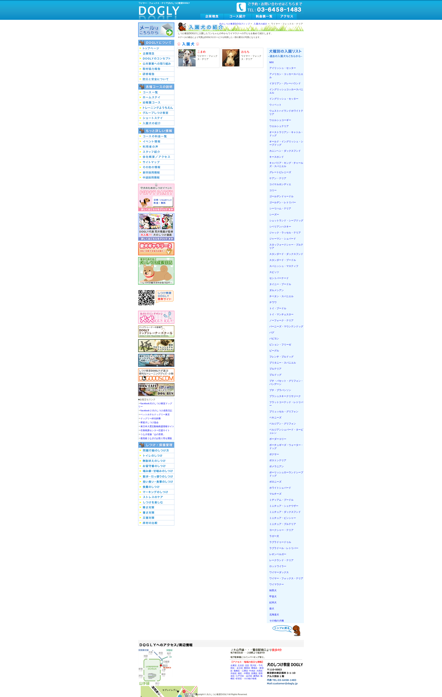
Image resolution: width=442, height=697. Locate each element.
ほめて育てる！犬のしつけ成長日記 (156, 271)
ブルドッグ (275, 374)
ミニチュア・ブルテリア (282, 524)
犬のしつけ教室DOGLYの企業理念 (212, 17)
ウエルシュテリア (279, 126)
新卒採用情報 (156, 172)
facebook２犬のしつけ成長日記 (156, 410)
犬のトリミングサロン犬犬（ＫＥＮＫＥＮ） (156, 317)
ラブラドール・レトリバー (283, 548)
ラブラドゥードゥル (280, 542)
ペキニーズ (275, 417)
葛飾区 (237, 671)
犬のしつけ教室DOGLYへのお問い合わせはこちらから (156, 29)
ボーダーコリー (277, 439)
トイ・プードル (277, 308)
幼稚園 (156, 102)
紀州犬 (273, 602)
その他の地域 (250, 678)
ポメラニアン (276, 466)
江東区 (245, 671)
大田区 (259, 671)
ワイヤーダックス (279, 572)
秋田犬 (273, 590)
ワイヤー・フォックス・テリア (286, 578)
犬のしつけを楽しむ (156, 502)
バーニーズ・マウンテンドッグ (286, 326)
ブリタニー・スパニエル (282, 362)
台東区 (233, 665)
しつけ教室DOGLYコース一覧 (156, 92)
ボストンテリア (277, 460)
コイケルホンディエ (280, 184)
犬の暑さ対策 (156, 512)
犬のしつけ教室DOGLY (159, 10)
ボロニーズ (275, 481)
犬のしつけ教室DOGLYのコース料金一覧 (156, 136)
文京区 (241, 665)
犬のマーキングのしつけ (156, 491)
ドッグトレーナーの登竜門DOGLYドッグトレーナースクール (156, 331)
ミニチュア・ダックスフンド (285, 512)
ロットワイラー (277, 566)
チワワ (273, 302)
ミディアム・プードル (281, 499)
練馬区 (256, 676)
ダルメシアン (276, 290)
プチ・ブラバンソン (280, 390)
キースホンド (276, 156)
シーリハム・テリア (280, 208)
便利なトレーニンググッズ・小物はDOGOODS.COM (156, 375)
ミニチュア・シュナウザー (283, 505)
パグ (271, 332)
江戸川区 (240, 676)
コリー (273, 190)
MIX (271, 62)
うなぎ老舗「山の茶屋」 (153, 434)
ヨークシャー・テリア (281, 530)
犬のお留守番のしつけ (156, 466)
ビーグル (274, 350)
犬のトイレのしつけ (156, 455)
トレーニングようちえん (156, 107)
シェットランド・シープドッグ (286, 220)
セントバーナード (279, 278)
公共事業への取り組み (156, 63)
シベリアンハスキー (280, 226)
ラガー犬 (274, 536)
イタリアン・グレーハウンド (285, 83)
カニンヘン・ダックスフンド (285, 150)
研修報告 (156, 74)
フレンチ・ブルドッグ (281, 356)
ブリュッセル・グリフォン (283, 411)
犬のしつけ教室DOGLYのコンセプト (156, 58)
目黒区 (254, 673)
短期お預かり (156, 118)
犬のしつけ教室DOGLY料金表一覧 (264, 17)
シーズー (274, 214)
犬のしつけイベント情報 (156, 141)
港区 (240, 673)
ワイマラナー (276, 584)
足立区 (240, 668)
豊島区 (254, 668)
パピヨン (274, 338)
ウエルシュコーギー (280, 120)
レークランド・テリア (281, 560)
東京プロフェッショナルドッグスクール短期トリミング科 (156, 360)
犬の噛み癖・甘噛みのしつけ (156, 471)
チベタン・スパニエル (281, 296)
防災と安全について (156, 79)
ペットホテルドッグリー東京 (155, 414)
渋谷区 (233, 673)
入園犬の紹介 (260, 24)
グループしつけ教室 (156, 113)
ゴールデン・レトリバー (282, 202)
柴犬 (271, 608)
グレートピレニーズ (280, 172)
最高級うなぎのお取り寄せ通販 (156, 438)
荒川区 (253, 665)
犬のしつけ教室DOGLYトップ (234, 24)
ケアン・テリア (277, 178)
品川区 (249, 676)
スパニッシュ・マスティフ (283, 266)
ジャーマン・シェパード (282, 238)
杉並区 (239, 678)
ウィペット (275, 104)
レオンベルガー (277, 554)
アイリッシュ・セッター (282, 68)
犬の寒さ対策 (156, 507)
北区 (247, 665)
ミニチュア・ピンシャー (282, 518)
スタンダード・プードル (282, 260)
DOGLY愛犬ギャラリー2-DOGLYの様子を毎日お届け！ (156, 248)
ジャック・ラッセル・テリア (285, 232)
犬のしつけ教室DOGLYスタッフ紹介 (156, 151)
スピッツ (274, 272)
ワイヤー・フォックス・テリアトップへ (287, 630)
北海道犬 (274, 614)
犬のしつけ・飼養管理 (156, 445)
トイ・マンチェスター (281, 314)
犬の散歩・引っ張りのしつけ (156, 476)
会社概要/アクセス (156, 157)
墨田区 (247, 668)
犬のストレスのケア (156, 497)
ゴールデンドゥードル (281, 196)
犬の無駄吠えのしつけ (156, 460)
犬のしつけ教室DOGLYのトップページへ (156, 48)
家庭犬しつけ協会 (149, 422)
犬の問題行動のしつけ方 (156, 450)
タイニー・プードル (280, 284)
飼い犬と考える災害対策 (156, 517)
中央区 (252, 671)
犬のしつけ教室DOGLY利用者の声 (156, 146)
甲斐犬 (273, 596)
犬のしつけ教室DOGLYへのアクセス (287, 17)
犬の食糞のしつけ (156, 486)
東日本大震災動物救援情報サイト (157, 426)
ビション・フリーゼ (280, 344)
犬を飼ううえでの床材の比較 (156, 523)
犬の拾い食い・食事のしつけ (156, 481)
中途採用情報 (156, 177)
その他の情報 (156, 167)
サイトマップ (156, 162)
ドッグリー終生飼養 (151, 418)
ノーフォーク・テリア (281, 320)
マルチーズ (275, 493)
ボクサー (274, 454)
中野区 (247, 673)
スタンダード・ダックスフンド (286, 254)
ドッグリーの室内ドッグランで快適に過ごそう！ (156, 389)
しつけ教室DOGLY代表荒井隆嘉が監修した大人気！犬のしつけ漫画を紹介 (156, 226)
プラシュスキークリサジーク (285, 396)
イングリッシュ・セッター (283, 98)
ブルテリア (275, 368)
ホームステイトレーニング (156, 97)
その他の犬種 (276, 620)
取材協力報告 (156, 69)
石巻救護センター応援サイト (155, 430)
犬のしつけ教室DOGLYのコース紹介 (238, 17)
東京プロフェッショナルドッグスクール (156, 345)
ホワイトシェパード (280, 487)
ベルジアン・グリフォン (282, 423)
